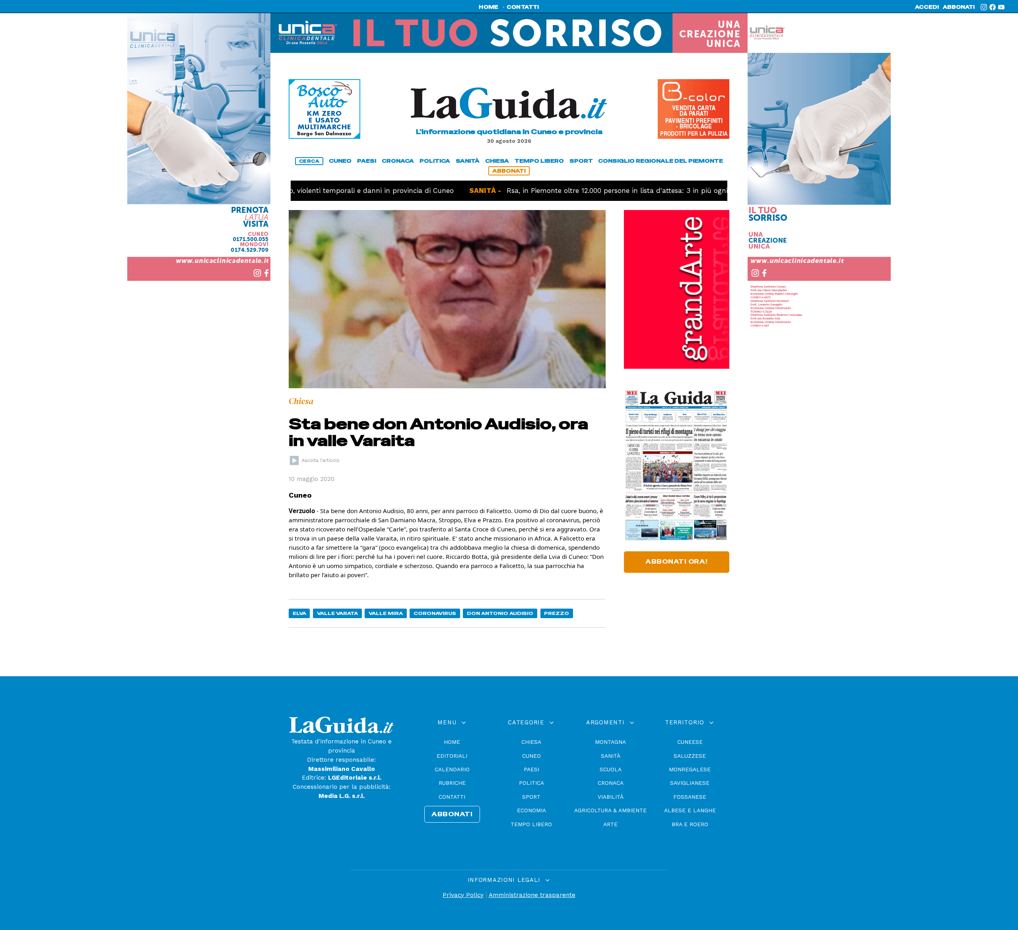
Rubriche (452, 783)
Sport (531, 797)
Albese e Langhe (690, 810)
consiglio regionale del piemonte (660, 161)
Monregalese (690, 769)
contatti (523, 7)
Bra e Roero (690, 824)
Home (452, 742)
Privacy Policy (463, 895)
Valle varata (337, 613)
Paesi (531, 769)
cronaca (398, 161)
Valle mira (386, 613)
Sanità (610, 756)
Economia (531, 810)
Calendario (452, 769)
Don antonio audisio (500, 613)
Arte (610, 824)
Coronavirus (435, 613)
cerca (309, 161)
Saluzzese (690, 756)
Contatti (452, 797)
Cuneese (690, 742)
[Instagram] (984, 7)
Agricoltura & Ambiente (610, 810)
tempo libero (539, 161)
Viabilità (611, 797)
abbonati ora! (676, 562)
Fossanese (689, 797)
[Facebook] (992, 7)
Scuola (611, 769)
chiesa (497, 161)
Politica (531, 783)
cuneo (340, 161)
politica (435, 161)
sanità (468, 161)
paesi (366, 161)
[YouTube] (1001, 7)
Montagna (610, 742)
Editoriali (452, 756)
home (488, 7)
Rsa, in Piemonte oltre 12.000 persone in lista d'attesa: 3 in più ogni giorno (591, 191)
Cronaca (611, 783)
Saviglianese (689, 783)
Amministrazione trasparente (532, 895)
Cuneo (531, 756)
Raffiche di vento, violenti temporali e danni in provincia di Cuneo (304, 191)
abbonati (959, 7)
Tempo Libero (531, 824)
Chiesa (531, 742)
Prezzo (556, 613)
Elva (299, 613)
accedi (927, 7)
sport (581, 161)
